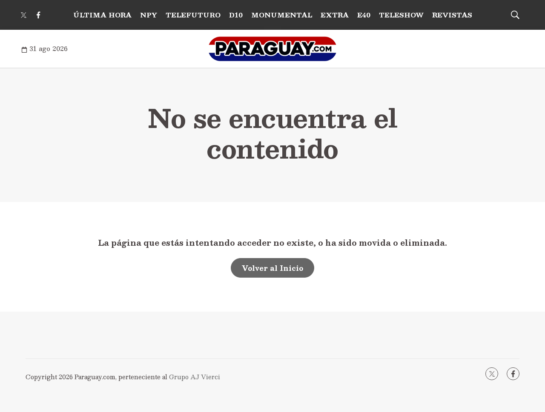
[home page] (272, 49)
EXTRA (335, 14)
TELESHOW (401, 14)
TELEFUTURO (193, 14)
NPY (148, 14)
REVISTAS (452, 14)
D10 (236, 14)
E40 (363, 14)
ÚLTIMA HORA (102, 14)
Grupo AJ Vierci (194, 377)
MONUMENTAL (281, 14)
